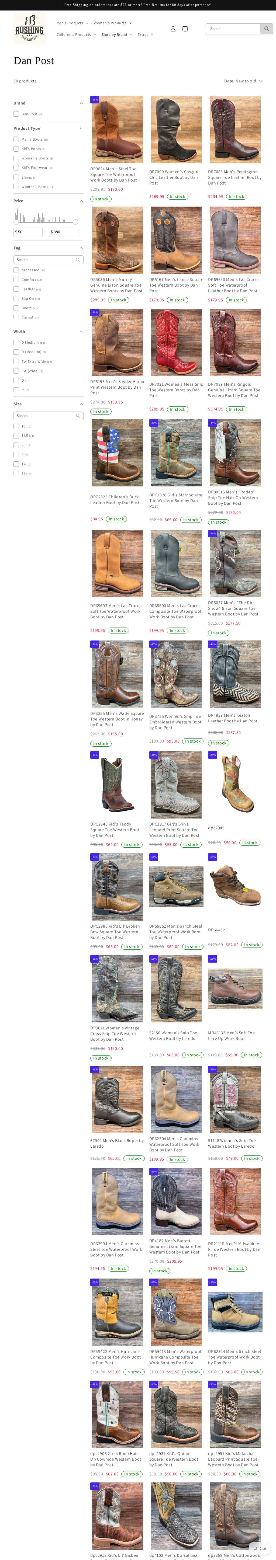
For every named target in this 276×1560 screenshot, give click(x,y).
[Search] (266, 29)
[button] (72, 23)
